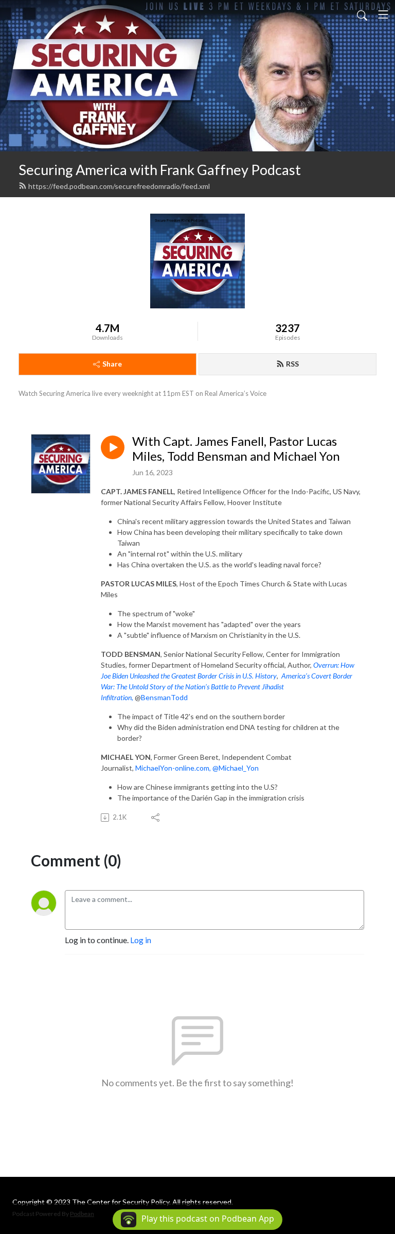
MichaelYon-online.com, (173, 767)
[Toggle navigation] (383, 14)
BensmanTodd (164, 697)
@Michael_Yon (235, 767)
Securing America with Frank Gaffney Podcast (160, 169)
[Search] (362, 14)
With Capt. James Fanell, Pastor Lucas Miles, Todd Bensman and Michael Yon (236, 448)
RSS (292, 363)
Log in (140, 940)
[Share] (156, 817)
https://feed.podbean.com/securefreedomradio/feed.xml (119, 186)
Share (112, 363)
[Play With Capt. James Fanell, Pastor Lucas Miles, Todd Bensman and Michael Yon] (112, 447)
